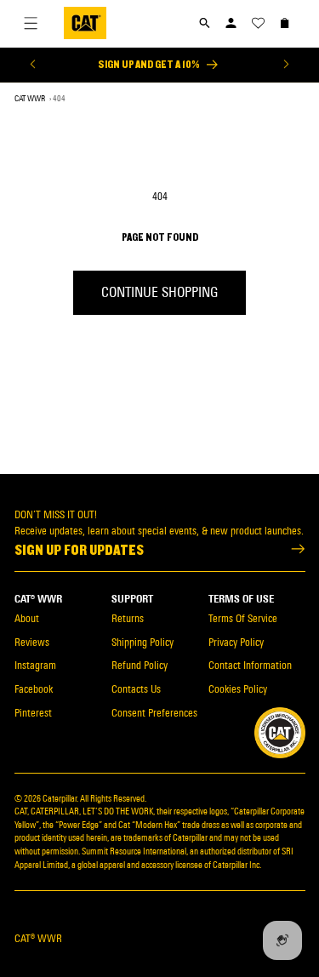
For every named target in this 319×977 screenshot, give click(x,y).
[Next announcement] (286, 64)
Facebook (33, 689)
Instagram (35, 665)
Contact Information (250, 665)
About (26, 618)
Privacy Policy (236, 642)
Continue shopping (159, 291)
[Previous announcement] (33, 64)
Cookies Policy (237, 689)
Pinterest (33, 712)
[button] (204, 23)
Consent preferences (154, 712)
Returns (127, 618)
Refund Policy (139, 665)
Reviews (31, 642)
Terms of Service (242, 618)
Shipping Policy (142, 642)
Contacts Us (136, 689)
